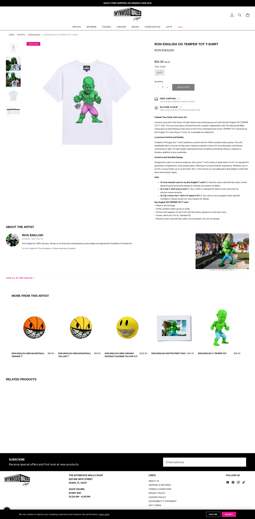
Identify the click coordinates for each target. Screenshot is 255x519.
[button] (239, 15)
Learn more (104, 514)
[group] (13, 48)
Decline (213, 514)
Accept (229, 514)
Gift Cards (155, 505)
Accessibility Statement (163, 501)
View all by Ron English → (20, 278)
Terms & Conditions (160, 489)
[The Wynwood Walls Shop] (127, 15)
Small (160, 73)
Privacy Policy (157, 493)
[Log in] (232, 15)
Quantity (159, 81)
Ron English (34, 35)
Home (11, 35)
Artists (21, 35)
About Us (154, 481)
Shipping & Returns (160, 485)
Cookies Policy (157, 497)
